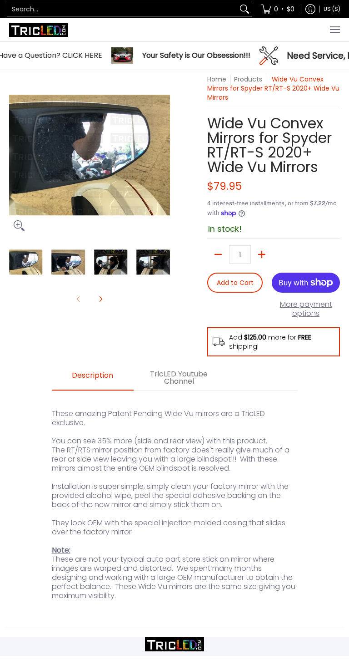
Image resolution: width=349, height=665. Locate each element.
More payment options (306, 309)
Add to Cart (235, 282)
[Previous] (15, 155)
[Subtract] (218, 254)
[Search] (244, 9)
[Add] (262, 254)
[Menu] (334, 29)
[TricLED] (38, 29)
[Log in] (310, 9)
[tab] (93, 378)
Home (216, 79)
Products (248, 79)
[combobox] (122, 9)
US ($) (332, 9)
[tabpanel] (175, 509)
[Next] (164, 155)
